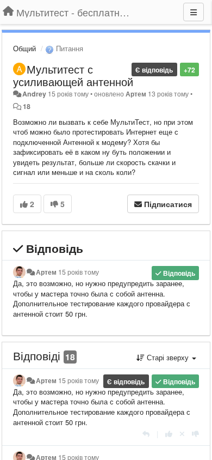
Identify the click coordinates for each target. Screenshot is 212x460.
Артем (136, 94)
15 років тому (78, 272)
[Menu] (193, 12)
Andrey (34, 94)
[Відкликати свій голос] (182, 433)
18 (26, 106)
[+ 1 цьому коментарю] (168, 433)
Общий (24, 48)
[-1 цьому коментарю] (195, 433)
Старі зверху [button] (168, 357)
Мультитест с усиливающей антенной (73, 75)
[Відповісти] (145, 433)
